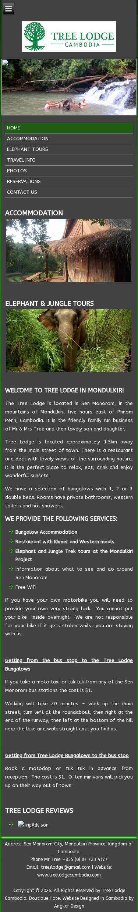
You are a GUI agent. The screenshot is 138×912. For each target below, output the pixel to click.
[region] (69, 87)
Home (13, 128)
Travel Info (21, 160)
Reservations (24, 181)
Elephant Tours (27, 149)
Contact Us (22, 192)
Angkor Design (69, 906)
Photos (17, 170)
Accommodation (28, 138)
